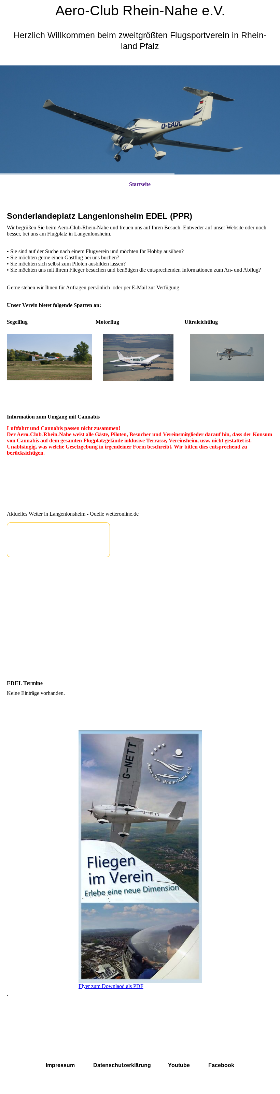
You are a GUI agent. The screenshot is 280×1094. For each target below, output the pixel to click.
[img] (140, 119)
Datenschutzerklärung (122, 1065)
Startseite (140, 184)
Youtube (179, 1065)
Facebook (221, 1065)
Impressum (60, 1065)
